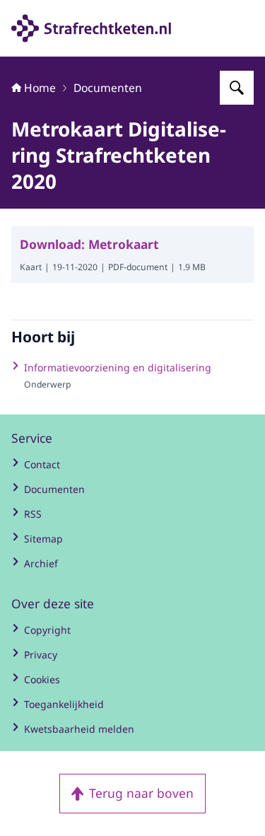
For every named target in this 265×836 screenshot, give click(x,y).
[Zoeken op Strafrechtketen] (237, 88)
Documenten (107, 87)
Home (40, 87)
